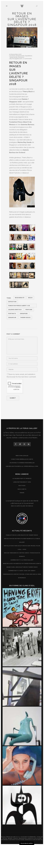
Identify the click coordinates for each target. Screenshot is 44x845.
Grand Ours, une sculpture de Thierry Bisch (22, 567)
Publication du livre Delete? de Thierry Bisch (22, 535)
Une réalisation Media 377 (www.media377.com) (22, 466)
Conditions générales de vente (22, 459)
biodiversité (19, 297)
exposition (12, 301)
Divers (13, 55)
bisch (30, 297)
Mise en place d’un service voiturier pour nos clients (22, 563)
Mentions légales (22, 455)
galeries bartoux (15, 309)
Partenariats (13, 57)
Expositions (28, 55)
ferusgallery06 (17, 58)
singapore (24, 313)
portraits (12, 313)
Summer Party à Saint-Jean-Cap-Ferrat (22, 570)
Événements (20, 55)
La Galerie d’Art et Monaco (22, 478)
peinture (29, 309)
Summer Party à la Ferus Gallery (22, 560)
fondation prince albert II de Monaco (19, 306)
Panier (22, 492)
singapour (12, 317)
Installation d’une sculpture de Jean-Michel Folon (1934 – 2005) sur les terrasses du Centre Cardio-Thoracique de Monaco (22, 551)
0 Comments (27, 58)
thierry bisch (25, 317)
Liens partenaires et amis (22, 482)
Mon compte (22, 489)
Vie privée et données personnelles (22, 462)
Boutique (22, 485)
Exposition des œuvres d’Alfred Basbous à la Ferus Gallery (22, 540)
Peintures (21, 57)
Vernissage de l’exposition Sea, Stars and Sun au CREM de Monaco (22, 576)
